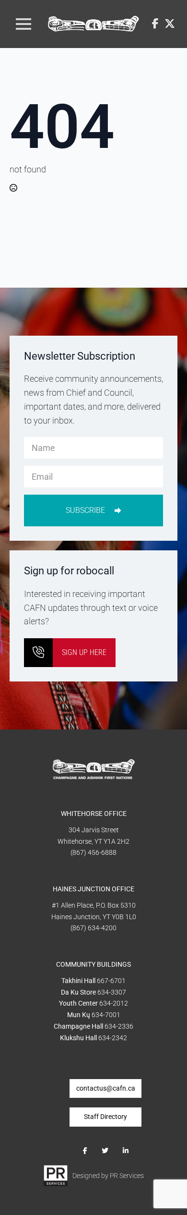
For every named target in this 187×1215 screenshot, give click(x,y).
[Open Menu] (23, 24)
